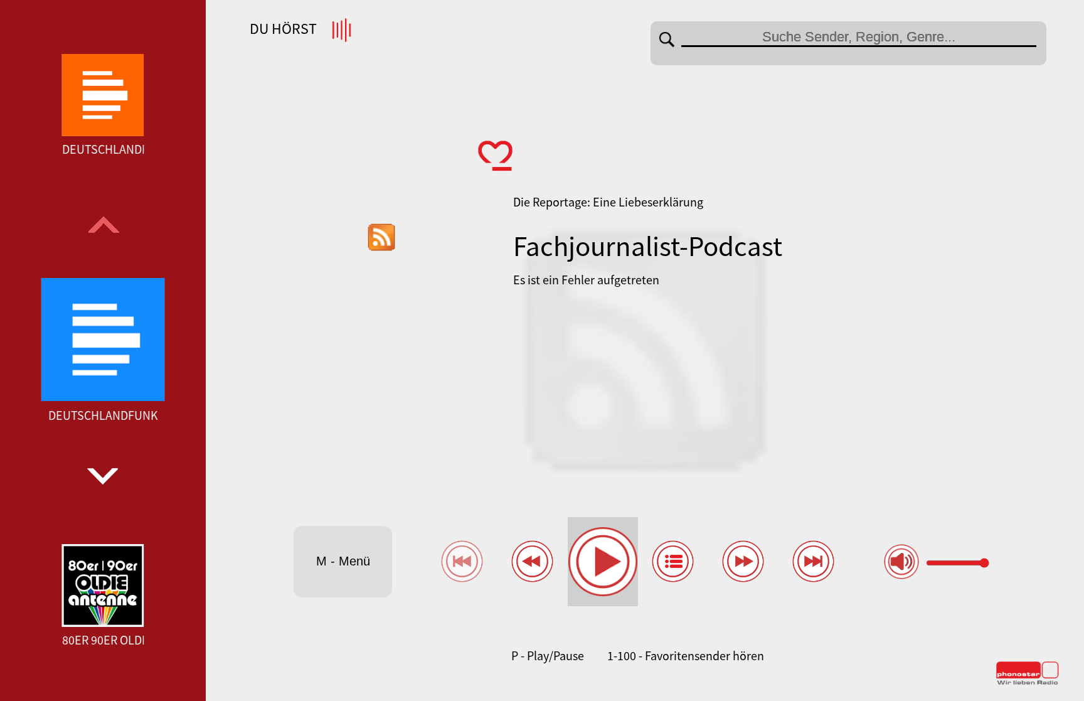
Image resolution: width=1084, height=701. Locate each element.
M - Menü (343, 561)
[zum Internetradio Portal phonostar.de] (1027, 682)
